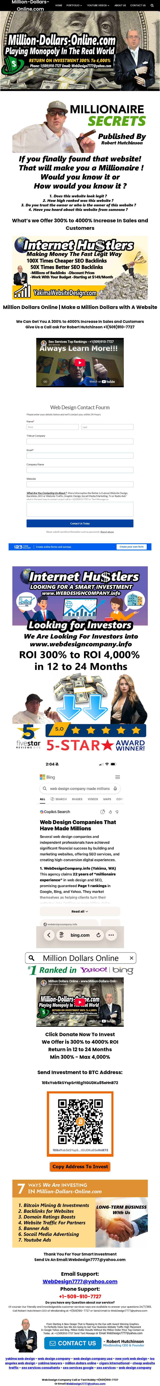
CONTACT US (138, 5)
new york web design (131, 1359)
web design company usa (92, 1359)
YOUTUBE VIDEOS (97, 5)
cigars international (114, 1363)
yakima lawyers (50, 1363)
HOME (58, 5)
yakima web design (20, 1359)
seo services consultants (41, 1368)
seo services (106, 1368)
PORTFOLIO (73, 5)
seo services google (78, 1368)
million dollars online (80, 1363)
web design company (54, 1359)
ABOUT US (120, 5)
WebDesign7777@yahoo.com (80, 1281)
